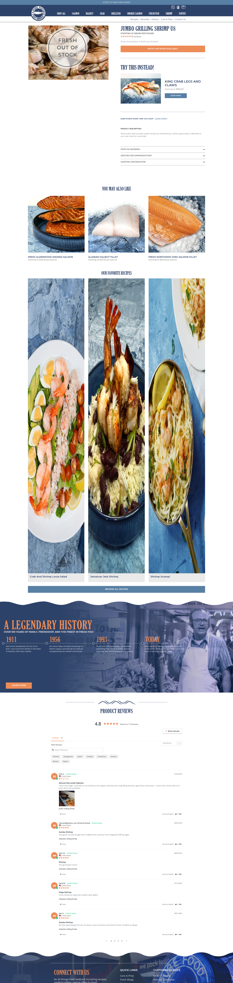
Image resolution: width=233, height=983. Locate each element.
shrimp (56, 756)
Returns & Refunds (164, 979)
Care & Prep (166, 19)
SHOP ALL (61, 13)
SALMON (75, 13)
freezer (90, 756)
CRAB (102, 13)
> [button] (126, 941)
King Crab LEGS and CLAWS (183, 83)
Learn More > (161, 119)
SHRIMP (169, 13)
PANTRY (182, 13)
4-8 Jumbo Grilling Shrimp (68, 839)
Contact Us (180, 19)
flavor (65, 761)
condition (102, 756)
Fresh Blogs (127, 979)
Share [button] (64, 814)
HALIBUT (89, 13)
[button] (19, 685)
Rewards (145, 19)
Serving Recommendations (136, 156)
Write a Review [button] (173, 731)
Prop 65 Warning (130, 149)
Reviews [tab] (55, 738)
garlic (79, 756)
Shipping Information (133, 162)
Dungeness (68, 756)
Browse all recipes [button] (116, 589)
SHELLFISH (116, 13)
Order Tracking (162, 976)
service (113, 756)
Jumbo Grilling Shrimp (67, 809)
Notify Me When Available (163, 49)
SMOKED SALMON (134, 13)
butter (55, 761)
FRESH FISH (154, 13)
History (155, 19)
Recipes (134, 19)
